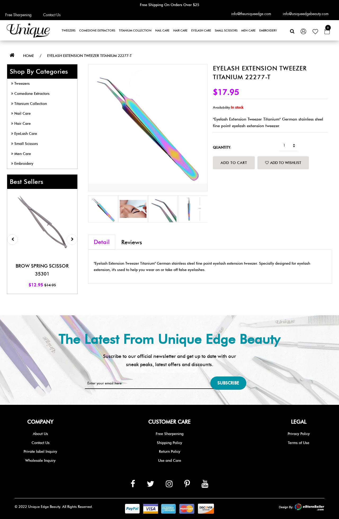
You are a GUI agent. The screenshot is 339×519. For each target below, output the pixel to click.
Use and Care (169, 460)
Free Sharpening (18, 14)
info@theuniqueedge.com (251, 13)
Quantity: (222, 147)
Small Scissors (226, 30)
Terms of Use (298, 443)
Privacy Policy (299, 434)
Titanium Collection (135, 30)
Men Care (248, 30)
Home (28, 56)
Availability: (222, 107)
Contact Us (52, 14)
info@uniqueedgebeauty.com (306, 13)
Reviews (131, 242)
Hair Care (180, 30)
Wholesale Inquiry (40, 460)
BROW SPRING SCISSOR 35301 (42, 270)
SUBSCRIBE (228, 382)
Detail (102, 242)
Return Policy (169, 451)
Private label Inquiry (40, 451)
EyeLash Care (201, 30)
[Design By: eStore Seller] (301, 507)
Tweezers (68, 30)
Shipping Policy (169, 443)
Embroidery (268, 30)
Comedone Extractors (97, 30)
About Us (40, 434)
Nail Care (162, 30)
